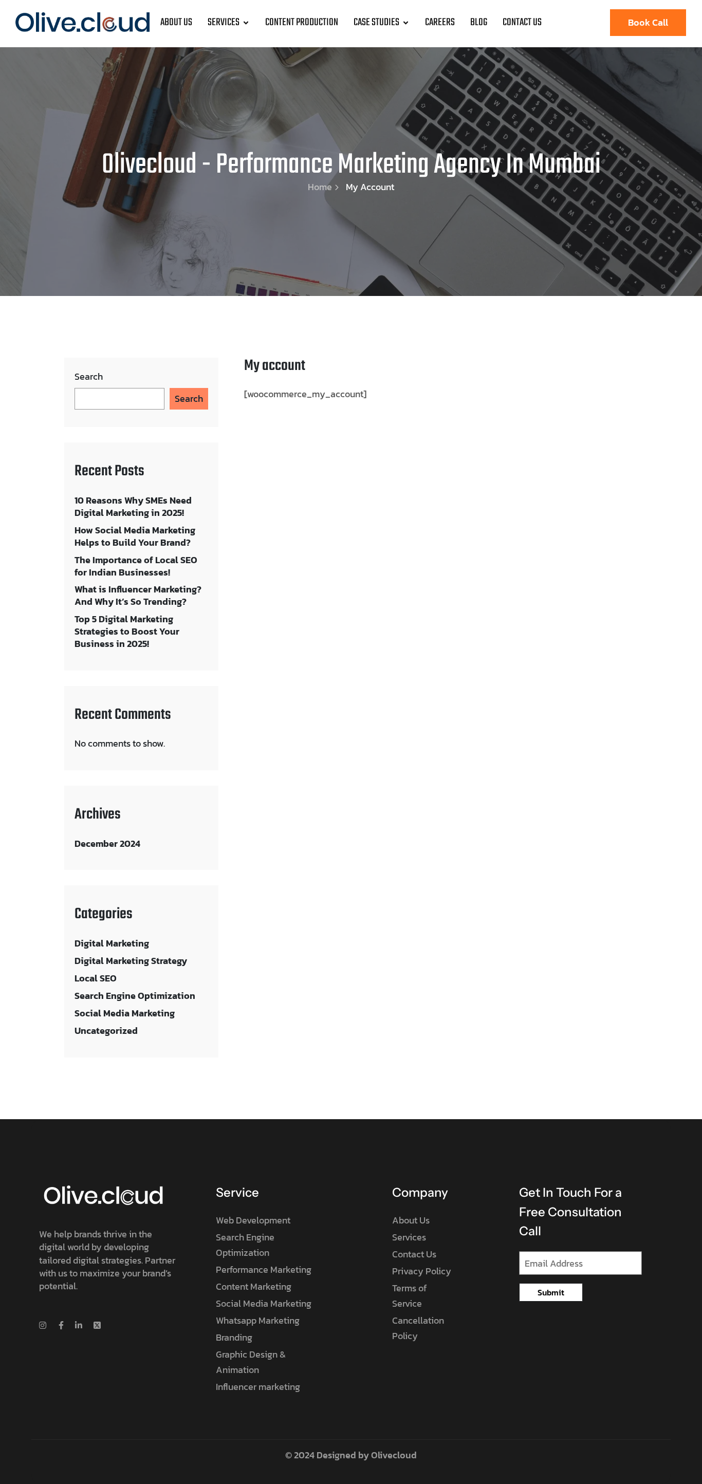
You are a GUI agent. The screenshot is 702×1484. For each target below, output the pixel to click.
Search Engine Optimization (135, 996)
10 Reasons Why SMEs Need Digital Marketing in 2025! (133, 506)
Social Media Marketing (125, 1013)
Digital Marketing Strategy (131, 961)
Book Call (648, 22)
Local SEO (96, 978)
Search (89, 376)
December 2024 (107, 843)
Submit (551, 1292)
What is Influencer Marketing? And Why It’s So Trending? (138, 595)
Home (320, 187)
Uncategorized (106, 1030)
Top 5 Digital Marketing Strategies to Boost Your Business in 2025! (127, 631)
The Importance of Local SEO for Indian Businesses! (136, 566)
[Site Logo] (82, 21)
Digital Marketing (112, 943)
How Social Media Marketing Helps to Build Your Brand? (135, 536)
